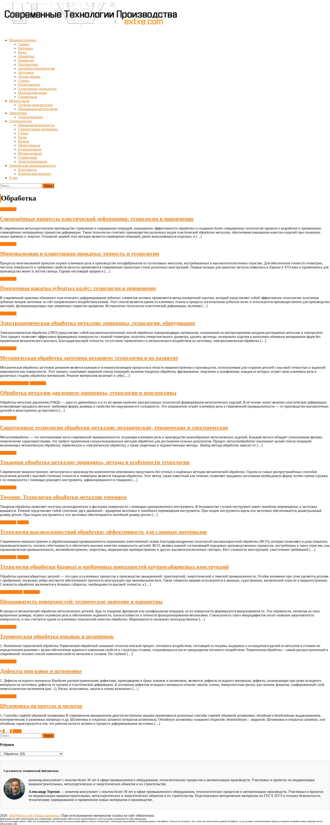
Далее (17, 731)
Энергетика (18, 113)
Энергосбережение (32, 161)
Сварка (23, 44)
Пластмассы (27, 170)
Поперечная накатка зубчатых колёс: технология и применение (78, 288)
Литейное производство (36, 68)
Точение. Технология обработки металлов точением (63, 497)
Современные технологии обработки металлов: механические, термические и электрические (114, 427)
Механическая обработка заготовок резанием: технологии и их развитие (89, 358)
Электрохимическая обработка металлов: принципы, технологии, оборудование (97, 323)
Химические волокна (34, 174)
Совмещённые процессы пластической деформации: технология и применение (97, 219)
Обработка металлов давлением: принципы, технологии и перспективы (88, 393)
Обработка (26, 56)
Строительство (20, 121)
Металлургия (19, 101)
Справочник (27, 97)
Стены (23, 133)
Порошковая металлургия (37, 109)
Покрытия (26, 60)
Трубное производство (35, 105)
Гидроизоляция (29, 149)
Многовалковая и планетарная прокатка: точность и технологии (79, 253)
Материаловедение (32, 93)
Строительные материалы (38, 129)
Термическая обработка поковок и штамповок (57, 636)
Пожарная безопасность (36, 125)
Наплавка (25, 48)
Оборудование (29, 85)
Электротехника (30, 117)
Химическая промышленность (32, 165)
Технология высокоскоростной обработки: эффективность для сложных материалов (103, 532)
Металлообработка (14, 383)
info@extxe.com (21, 815)
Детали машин (29, 76)
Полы (22, 137)
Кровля (23, 141)
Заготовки (26, 72)
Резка (22, 52)
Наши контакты (47, 815)
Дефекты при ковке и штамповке (41, 671)
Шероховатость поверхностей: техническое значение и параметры (81, 601)
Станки (23, 80)
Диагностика (28, 64)
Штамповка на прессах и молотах (41, 706)
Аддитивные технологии (37, 89)
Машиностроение (22, 40)
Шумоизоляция (30, 153)
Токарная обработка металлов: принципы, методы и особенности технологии (94, 462)
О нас (13, 178)
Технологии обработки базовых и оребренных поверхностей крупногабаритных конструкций (114, 567)
